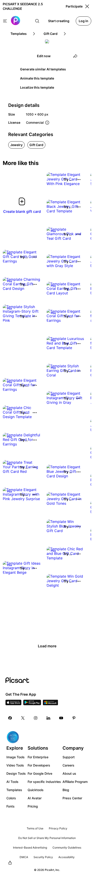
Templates (14, 790)
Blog (66, 790)
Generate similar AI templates (43, 69)
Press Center (72, 798)
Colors (11, 798)
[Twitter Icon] (22, 718)
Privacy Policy (58, 828)
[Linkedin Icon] (48, 718)
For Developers (39, 765)
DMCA (24, 857)
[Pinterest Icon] (73, 718)
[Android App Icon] (32, 704)
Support (69, 757)
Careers (68, 765)
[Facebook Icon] (10, 718)
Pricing (33, 806)
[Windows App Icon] (50, 704)
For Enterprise (38, 757)
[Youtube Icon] (61, 718)
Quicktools (36, 790)
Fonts (10, 806)
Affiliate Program (75, 782)
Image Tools (15, 757)
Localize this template (37, 87)
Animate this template (37, 78)
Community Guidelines (66, 847)
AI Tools (12, 782)
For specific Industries (44, 782)
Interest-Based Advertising (30, 847)
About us (69, 773)
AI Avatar (35, 798)
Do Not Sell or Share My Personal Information (47, 838)
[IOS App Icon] (13, 704)
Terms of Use (35, 828)
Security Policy (43, 857)
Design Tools (16, 773)
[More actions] (78, 179)
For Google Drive (40, 773)
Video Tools (15, 765)
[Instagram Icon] (35, 718)
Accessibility (66, 857)
